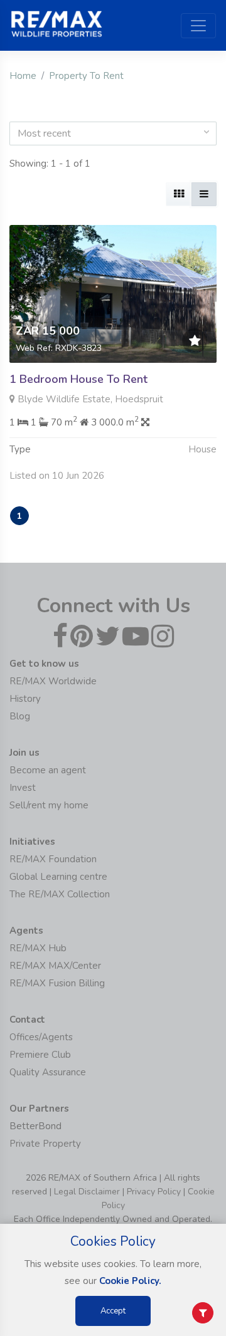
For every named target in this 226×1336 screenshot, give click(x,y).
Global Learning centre (58, 876)
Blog (19, 716)
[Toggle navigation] (198, 25)
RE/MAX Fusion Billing (57, 983)
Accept (113, 1311)
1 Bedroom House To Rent (78, 379)
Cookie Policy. (130, 1281)
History (25, 698)
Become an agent (47, 770)
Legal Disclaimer (87, 1192)
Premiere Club (40, 1054)
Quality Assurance (47, 1072)
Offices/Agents (41, 1037)
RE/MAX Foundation (53, 859)
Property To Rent (86, 76)
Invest (22, 787)
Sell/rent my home (49, 805)
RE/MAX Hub (38, 948)
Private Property (45, 1143)
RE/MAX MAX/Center (55, 965)
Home (22, 76)
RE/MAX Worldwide (53, 681)
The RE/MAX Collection (59, 894)
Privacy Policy (154, 1192)
